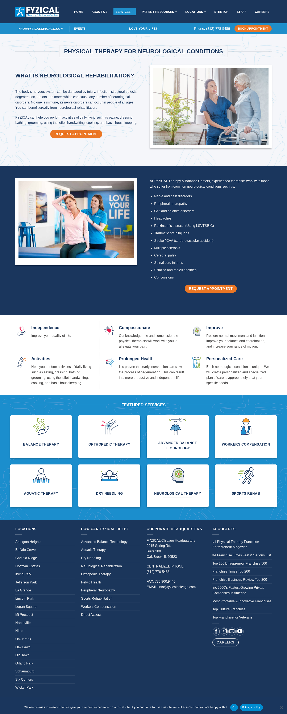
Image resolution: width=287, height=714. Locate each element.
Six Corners (24, 679)
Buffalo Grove (25, 550)
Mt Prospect (24, 614)
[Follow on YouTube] (240, 632)
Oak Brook (23, 639)
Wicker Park (24, 687)
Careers (262, 11)
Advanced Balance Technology (104, 542)
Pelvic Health (91, 582)
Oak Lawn (22, 647)
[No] (281, 708)
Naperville (23, 623)
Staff (241, 11)
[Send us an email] (232, 632)
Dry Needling (91, 558)
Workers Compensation (98, 606)
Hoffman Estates (27, 566)
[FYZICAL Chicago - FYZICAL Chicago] (37, 11)
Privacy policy (251, 707)
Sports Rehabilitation (96, 598)
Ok (234, 707)
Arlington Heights (28, 542)
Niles (19, 631)
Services (123, 11)
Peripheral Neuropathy (98, 590)
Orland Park (24, 663)
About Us (99, 11)
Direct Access (91, 614)
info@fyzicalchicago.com (40, 28)
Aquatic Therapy (93, 550)
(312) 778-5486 (218, 29)
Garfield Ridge (26, 558)
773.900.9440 (165, 581)
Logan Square (26, 606)
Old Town (22, 655)
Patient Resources (158, 11)
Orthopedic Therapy (96, 574)
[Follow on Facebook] (216, 632)
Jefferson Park (26, 582)
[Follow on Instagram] (224, 632)
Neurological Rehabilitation (101, 566)
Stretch (221, 11)
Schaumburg (24, 671)
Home (78, 11)
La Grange (23, 590)
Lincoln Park (24, 598)
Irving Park (23, 574)
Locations (194, 11)
